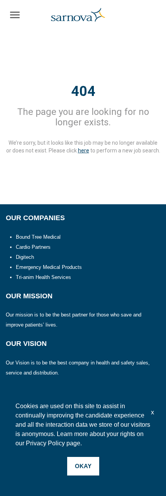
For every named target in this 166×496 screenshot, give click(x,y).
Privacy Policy (45, 443)
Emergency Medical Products (49, 267)
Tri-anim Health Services (43, 277)
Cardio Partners (33, 247)
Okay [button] (83, 466)
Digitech (25, 257)
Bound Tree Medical (38, 237)
